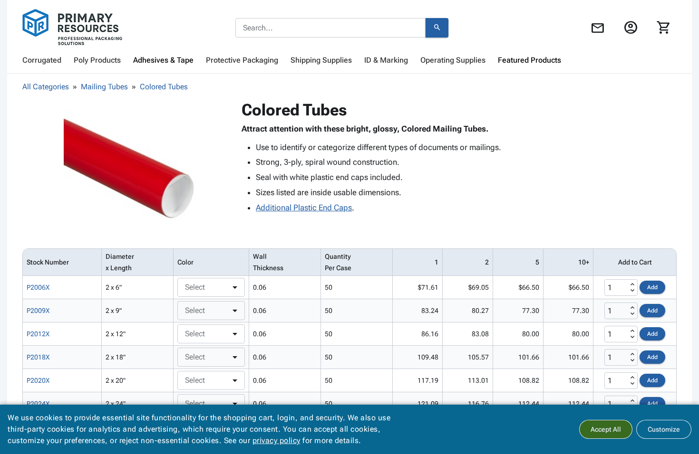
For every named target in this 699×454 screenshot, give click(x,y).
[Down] (632, 290)
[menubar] (349, 60)
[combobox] (330, 28)
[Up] (632, 284)
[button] (130, 166)
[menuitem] (42, 60)
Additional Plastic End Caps (304, 207)
